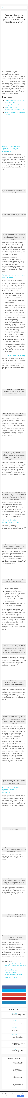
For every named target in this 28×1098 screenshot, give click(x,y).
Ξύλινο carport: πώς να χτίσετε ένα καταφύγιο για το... (17, 1037)
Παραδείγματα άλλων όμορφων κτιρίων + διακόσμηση (10, 789)
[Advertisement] (14, 39)
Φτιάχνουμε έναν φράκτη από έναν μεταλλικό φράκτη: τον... (18, 1052)
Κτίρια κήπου (14, 13)
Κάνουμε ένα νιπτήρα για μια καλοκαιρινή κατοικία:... (18, 1064)
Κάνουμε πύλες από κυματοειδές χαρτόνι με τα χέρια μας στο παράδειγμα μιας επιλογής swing (13, 975)
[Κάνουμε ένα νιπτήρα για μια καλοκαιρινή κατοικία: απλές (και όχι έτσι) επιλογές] (8, 1064)
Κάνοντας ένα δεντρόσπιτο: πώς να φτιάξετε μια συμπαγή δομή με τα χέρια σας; (15, 965)
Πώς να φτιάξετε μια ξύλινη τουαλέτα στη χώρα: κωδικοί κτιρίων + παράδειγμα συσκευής (15, 970)
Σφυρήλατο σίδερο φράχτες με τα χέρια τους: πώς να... (17, 1071)
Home (3, 7)
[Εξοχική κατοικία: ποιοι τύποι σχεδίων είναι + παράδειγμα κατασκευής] (8, 1078)
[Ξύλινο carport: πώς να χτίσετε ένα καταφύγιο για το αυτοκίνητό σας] (8, 1085)
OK (20, 1095)
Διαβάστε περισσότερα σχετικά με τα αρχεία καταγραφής (11, 148)
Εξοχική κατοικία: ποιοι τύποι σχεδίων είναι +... (18, 1076)
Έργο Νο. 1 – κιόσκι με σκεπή (12, 107)
